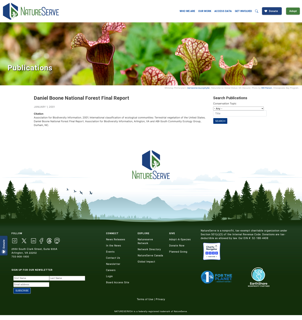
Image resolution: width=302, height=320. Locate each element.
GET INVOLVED (243, 11)
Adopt (293, 11)
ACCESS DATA (223, 11)
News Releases (115, 239)
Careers (111, 270)
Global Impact (146, 261)
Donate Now (177, 245)
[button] (256, 11)
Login (109, 276)
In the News (113, 245)
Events (110, 251)
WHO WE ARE (187, 11)
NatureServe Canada (150, 255)
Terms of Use (145, 299)
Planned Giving (178, 251)
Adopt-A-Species (180, 239)
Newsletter (113, 264)
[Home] (31, 11)
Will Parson (266, 88)
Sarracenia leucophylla (198, 88)
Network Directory (149, 249)
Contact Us (113, 257)
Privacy (160, 299)
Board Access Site (117, 282)
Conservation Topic (224, 103)
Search (220, 121)
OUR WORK (204, 11)
